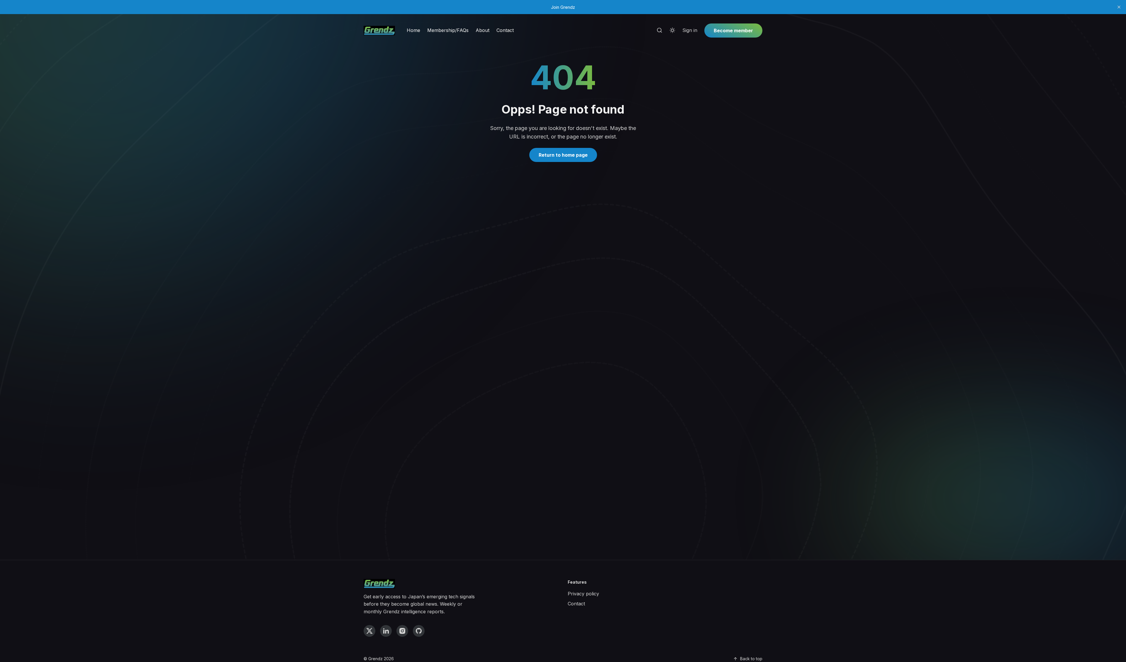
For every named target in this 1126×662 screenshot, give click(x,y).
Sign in (689, 30)
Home (413, 30)
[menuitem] (413, 30)
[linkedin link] (386, 631)
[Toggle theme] (672, 30)
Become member (733, 30)
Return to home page (563, 155)
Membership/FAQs (448, 30)
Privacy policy (583, 594)
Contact (505, 30)
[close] (1119, 7)
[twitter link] (369, 631)
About (482, 30)
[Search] (659, 30)
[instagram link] (402, 631)
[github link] (419, 631)
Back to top (751, 658)
